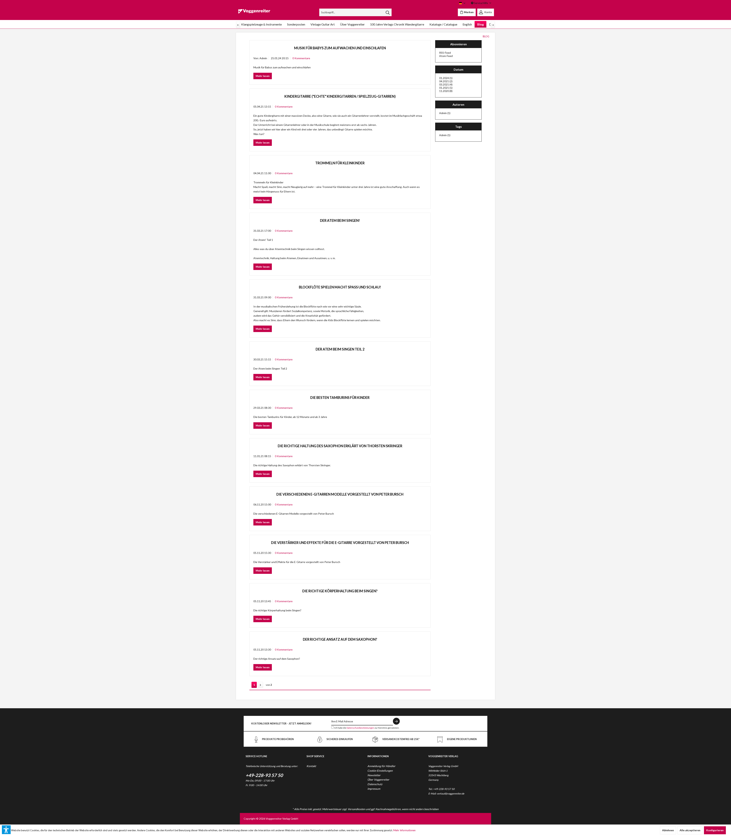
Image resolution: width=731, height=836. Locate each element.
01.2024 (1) (445, 78)
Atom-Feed (446, 55)
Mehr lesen (263, 75)
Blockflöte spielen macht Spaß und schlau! (340, 287)
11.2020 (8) (445, 91)
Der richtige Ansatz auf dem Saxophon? (340, 639)
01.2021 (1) (445, 87)
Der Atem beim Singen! (340, 220)
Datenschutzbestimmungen (360, 728)
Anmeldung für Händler (381, 766)
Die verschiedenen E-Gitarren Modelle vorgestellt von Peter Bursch (339, 494)
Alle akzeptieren (690, 830)
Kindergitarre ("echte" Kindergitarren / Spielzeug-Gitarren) (340, 96)
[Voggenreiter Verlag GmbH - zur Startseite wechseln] (254, 13)
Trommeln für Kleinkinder (340, 163)
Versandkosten (356, 809)
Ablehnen (668, 830)
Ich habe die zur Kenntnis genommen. (366, 728)
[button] (6, 829)
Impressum (373, 788)
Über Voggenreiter (378, 779)
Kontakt (311, 766)
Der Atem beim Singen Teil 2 (340, 349)
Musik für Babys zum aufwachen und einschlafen (340, 48)
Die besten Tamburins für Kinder (339, 397)
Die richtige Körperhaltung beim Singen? (339, 591)
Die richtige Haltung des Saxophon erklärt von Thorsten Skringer (340, 446)
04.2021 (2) (445, 81)
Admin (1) (444, 113)
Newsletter (374, 775)
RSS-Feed (445, 52)
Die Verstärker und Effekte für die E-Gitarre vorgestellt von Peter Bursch (340, 543)
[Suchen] (388, 12)
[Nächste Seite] (260, 685)
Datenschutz (374, 784)
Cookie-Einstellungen (380, 770)
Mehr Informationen (404, 830)
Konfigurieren (715, 830)
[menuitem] (355, 12)
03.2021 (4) (445, 84)
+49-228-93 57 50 (264, 775)
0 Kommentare (301, 58)
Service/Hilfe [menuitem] (480, 3)
